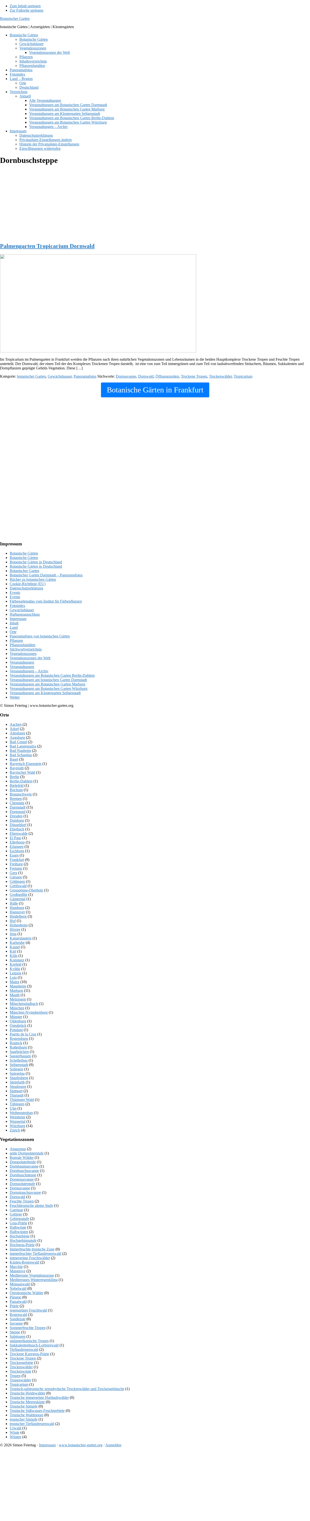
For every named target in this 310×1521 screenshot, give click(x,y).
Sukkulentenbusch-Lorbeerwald (34, 1345)
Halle (14, 903)
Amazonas (18, 1149)
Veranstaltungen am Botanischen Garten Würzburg (48, 688)
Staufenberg (19, 1078)
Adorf (14, 729)
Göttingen (17, 881)
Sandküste (17, 1319)
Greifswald (18, 886)
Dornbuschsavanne (24, 1171)
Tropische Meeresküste (27, 1402)
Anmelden (113, 1445)
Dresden (16, 816)
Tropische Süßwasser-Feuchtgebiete (37, 1411)
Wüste (14, 1432)
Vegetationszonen (23, 654)
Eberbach (17, 829)
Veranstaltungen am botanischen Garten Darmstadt (48, 680)
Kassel (15, 947)
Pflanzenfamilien (22, 645)
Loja (13, 977)
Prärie (14, 1306)
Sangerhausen (20, 1056)
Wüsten (15, 1437)
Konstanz (17, 960)
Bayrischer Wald (22, 772)
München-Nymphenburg (29, 1012)
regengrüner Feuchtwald (28, 1310)
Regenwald (18, 1315)
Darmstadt (17, 807)
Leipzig (15, 973)
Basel (14, 759)
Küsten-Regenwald (24, 1262)
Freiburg (16, 864)
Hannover (17, 912)
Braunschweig (21, 794)
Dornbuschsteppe (23, 1175)
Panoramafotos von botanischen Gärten (40, 636)
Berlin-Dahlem (21, 781)
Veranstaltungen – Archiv (29, 671)
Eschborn (17, 851)
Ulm (13, 1108)
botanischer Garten (31, 376)
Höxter (15, 929)
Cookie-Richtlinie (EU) (28, 584)
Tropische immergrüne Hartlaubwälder (39, 1397)
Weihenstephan (21, 1113)
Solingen (16, 1069)
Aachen (16, 724)
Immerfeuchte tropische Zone (32, 1249)
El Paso (15, 838)
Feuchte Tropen (22, 1201)
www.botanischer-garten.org (80, 1445)
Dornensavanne (22, 1179)
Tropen (15, 1376)
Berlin (14, 777)
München (17, 1008)
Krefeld (15, 964)
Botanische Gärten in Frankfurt (155, 389)
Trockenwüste (20, 1371)
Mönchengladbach (24, 1004)
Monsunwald (20, 1284)
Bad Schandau (21, 755)
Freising (16, 868)
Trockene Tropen (194, 376)
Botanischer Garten (15, 18)
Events (15, 592)
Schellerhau (19, 1060)
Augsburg (17, 737)
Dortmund (17, 812)
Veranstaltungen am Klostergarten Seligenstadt (45, 693)
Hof (13, 921)
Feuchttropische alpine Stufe (31, 1205)
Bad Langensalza (23, 746)
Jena (13, 934)
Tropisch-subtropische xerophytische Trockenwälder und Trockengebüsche (67, 1389)
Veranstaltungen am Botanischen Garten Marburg (47, 684)
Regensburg (19, 1038)
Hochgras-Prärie (22, 1245)
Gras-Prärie (18, 1223)
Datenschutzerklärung (26, 588)
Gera (13, 873)
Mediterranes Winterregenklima (34, 1280)
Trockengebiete (21, 1363)
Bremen (16, 798)
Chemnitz (17, 803)
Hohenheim (19, 925)
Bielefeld (16, 785)
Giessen (16, 877)
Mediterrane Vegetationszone (32, 1275)
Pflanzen (16, 640)
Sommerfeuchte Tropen (28, 1328)
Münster (16, 1017)
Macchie (16, 1267)
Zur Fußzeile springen (26, 10)
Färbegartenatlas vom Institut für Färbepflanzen (46, 601)
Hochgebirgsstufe (23, 1240)
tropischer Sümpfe (24, 1419)
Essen (14, 855)
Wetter (15, 697)
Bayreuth (17, 768)
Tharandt (16, 1095)
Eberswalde (19, 833)
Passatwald (18, 1301)
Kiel (13, 951)
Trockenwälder (220, 376)
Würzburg (17, 1126)
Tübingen (17, 1104)
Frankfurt (17, 860)
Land (14, 627)
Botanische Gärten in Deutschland (36, 562)
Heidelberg (18, 916)
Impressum (18, 619)
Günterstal (17, 899)
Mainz (14, 982)
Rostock (16, 1043)
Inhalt (14, 623)
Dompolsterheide (23, 1162)
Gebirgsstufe (19, 1219)
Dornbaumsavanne (24, 1166)
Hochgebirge (20, 1236)
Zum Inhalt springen (25, 6)
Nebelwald (18, 1288)
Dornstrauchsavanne (25, 1192)
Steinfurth (17, 1082)
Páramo (15, 1297)
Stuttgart (16, 1091)
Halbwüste (18, 1227)
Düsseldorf (18, 825)
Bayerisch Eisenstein (25, 764)
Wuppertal (17, 1121)
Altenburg (17, 733)
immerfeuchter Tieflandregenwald (35, 1253)
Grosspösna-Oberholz (26, 890)
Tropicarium (243, 376)
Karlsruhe (17, 942)
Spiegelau (17, 1073)
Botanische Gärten (24, 553)
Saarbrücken (19, 1052)
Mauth (15, 995)
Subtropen (17, 1336)
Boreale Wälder (22, 1157)
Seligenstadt (19, 1065)
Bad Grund (18, 742)
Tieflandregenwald (24, 1349)
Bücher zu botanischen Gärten (33, 579)
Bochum (16, 790)
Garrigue (16, 1210)
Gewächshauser (60, 376)
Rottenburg (18, 1047)
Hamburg (17, 908)
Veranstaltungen (22, 662)
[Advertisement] (145, 204)
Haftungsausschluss (25, 614)
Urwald (15, 1428)
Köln (13, 956)
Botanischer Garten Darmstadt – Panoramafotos (46, 575)
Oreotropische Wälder (26, 1293)
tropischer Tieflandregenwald (32, 1424)
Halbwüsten (19, 1232)
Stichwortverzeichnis (26, 649)
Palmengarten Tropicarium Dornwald (47, 246)
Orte (13, 632)
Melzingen (18, 999)
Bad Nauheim (20, 751)
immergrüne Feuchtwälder (30, 1258)
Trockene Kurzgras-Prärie (29, 1354)
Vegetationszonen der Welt (30, 658)
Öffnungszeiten (167, 376)
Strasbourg (18, 1086)
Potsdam (16, 1030)
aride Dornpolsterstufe (27, 1153)
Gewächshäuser (22, 610)
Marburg (16, 990)
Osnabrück (18, 1025)
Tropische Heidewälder (27, 1393)
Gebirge (16, 1214)
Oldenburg (18, 1021)
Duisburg (17, 820)
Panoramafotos (85, 376)
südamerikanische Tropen (29, 1341)
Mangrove (17, 1271)
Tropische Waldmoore (26, 1415)
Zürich (15, 1130)
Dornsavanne (126, 376)
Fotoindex (17, 606)
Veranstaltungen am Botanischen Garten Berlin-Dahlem (52, 675)
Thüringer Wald (22, 1100)
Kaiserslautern (20, 938)
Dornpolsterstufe (22, 1184)
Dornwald (146, 376)
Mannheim (18, 986)
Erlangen (16, 846)
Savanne (16, 1323)
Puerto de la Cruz (23, 1034)
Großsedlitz (18, 894)
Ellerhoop (17, 842)
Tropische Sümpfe (24, 1406)
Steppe (15, 1332)
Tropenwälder (20, 1380)
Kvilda (15, 969)
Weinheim (17, 1117)
